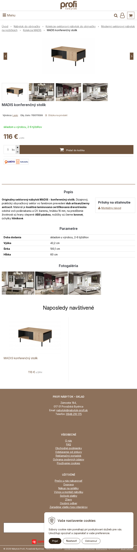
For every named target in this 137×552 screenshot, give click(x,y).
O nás (68, 440)
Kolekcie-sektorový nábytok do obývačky (71, 26)
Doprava (69, 484)
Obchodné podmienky (68, 448)
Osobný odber (68, 503)
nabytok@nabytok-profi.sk (72, 410)
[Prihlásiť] (122, 15)
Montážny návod (111, 207)
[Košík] (130, 15)
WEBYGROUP (127, 549)
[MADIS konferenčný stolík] (68, 56)
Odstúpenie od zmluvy (68, 451)
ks (13, 149)
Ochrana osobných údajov (68, 459)
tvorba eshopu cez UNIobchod (79, 549)
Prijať (55, 540)
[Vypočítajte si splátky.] (16, 161)
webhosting (101, 549)
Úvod (5, 26)
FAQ (68, 444)
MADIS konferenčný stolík (21, 358)
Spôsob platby (68, 495)
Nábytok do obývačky (27, 26)
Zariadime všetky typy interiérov (69, 507)
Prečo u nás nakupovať (68, 480)
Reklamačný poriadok (68, 455)
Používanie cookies (68, 463)
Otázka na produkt (57, 115)
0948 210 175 (74, 414)
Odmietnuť (91, 540)
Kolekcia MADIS (32, 30)
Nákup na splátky (68, 488)
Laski (15, 115)
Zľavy (68, 499)
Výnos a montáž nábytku (68, 492)
